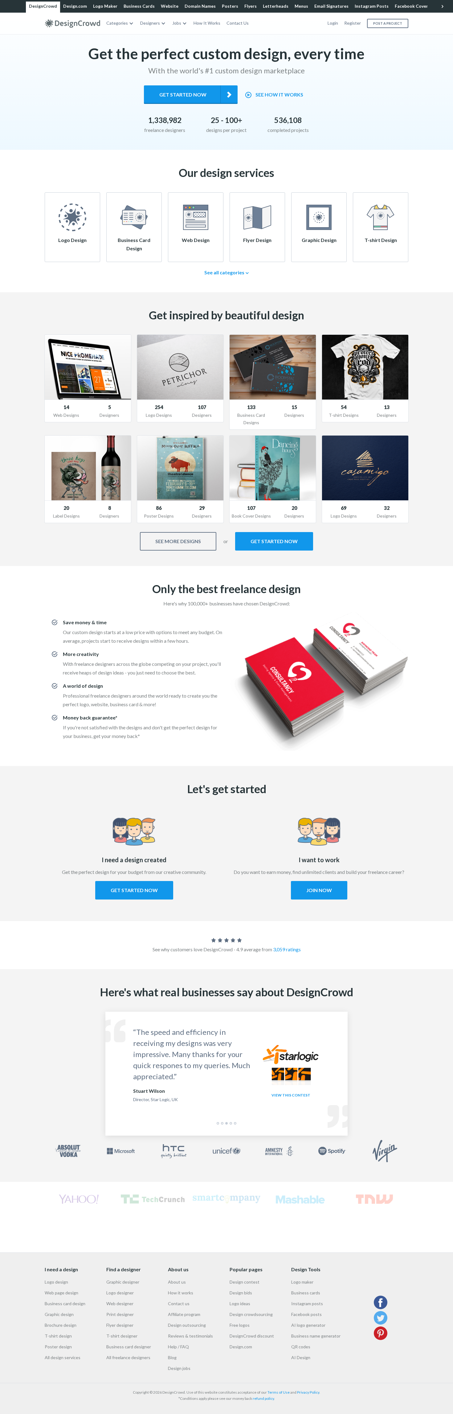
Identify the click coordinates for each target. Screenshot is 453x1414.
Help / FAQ (178, 1346)
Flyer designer (119, 1325)
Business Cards (139, 6)
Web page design (61, 1292)
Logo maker (302, 1282)
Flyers (250, 6)
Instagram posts (307, 1303)
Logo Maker (105, 6)
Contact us (179, 1303)
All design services (62, 1357)
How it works (180, 1292)
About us (177, 1282)
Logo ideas (240, 1303)
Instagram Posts (372, 6)
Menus (301, 6)
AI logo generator (308, 1325)
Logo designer (120, 1292)
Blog (172, 1357)
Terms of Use (278, 1392)
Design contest (244, 1282)
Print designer (120, 1314)
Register (352, 23)
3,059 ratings (287, 949)
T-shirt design (58, 1336)
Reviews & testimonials (190, 1336)
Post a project (387, 23)
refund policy (263, 1398)
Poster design (58, 1346)
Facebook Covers (412, 6)
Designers (150, 23)
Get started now (182, 94)
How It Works (207, 23)
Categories (117, 23)
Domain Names (200, 6)
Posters (230, 6)
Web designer (119, 1303)
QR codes (300, 1346)
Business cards (305, 1292)
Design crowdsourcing (251, 1314)
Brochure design (60, 1325)
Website (169, 6)
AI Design (300, 1357)
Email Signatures (331, 6)
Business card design (65, 1303)
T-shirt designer (121, 1336)
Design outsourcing (187, 1325)
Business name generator (316, 1336)
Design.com (75, 6)
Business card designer (128, 1346)
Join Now (319, 890)
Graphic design (59, 1314)
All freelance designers (128, 1357)
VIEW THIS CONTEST (290, 1095)
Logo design (56, 1282)
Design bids (241, 1292)
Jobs (176, 23)
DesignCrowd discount (252, 1336)
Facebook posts (306, 1314)
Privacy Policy (308, 1392)
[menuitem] (120, 23)
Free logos (240, 1325)
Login (333, 23)
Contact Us (237, 23)
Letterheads (275, 6)
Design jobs (179, 1368)
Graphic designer (122, 1282)
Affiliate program (184, 1314)
